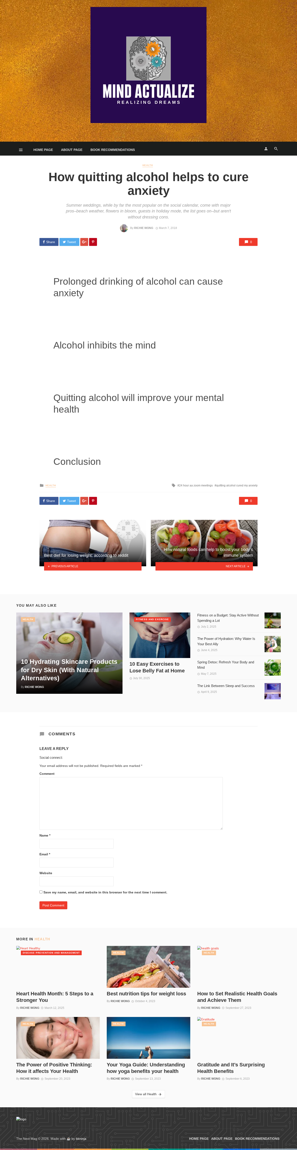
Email (44, 854)
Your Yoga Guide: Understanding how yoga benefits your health (146, 1068)
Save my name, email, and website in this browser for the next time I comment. (105, 892)
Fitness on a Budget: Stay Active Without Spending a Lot (228, 617)
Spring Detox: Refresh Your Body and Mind (225, 664)
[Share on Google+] (84, 242)
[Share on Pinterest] (93, 242)
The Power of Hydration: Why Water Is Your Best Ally (226, 641)
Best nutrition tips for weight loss (146, 994)
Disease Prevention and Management (51, 952)
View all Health (146, 1094)
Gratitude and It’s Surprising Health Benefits (231, 1068)
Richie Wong (143, 228)
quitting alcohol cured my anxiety (237, 485)
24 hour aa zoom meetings (196, 485)
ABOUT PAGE (71, 150)
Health (147, 165)
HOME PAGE (43, 150)
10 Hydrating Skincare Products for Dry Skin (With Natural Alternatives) (69, 670)
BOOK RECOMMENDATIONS (112, 150)
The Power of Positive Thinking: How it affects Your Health (54, 1068)
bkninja (81, 1138)
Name (44, 835)
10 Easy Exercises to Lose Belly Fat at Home (157, 667)
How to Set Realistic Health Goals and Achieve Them (237, 997)
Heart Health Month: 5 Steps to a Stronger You (54, 997)
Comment (47, 773)
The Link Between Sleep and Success (226, 686)
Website (45, 873)
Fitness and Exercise (152, 619)
